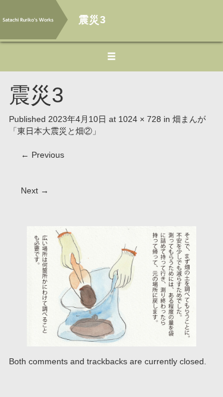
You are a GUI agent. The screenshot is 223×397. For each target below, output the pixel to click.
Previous (42, 155)
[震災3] (111, 285)
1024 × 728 (139, 119)
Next (35, 190)
